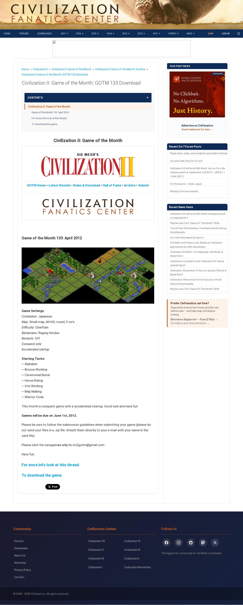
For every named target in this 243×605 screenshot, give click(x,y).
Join (210, 33)
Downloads (45, 33)
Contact (19, 577)
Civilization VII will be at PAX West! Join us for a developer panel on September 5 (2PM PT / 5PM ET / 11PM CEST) (198, 172)
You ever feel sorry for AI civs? (186, 161)
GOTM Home (36, 185)
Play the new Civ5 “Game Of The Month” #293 (194, 289)
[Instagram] (178, 542)
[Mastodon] (203, 542)
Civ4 (109, 33)
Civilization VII (96, 541)
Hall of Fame (112, 185)
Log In (226, 33)
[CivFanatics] (65, 26)
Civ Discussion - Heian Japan (186, 183)
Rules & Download (86, 185)
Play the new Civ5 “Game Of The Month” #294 (194, 223)
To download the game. (45, 124)
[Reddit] (191, 542)
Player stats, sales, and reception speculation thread (198, 153)
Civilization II (131, 558)
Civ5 (94, 33)
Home (7, 33)
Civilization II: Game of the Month (49, 106)
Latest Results (60, 185)
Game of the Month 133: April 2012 (50, 112)
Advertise (20, 562)
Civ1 (155, 33)
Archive (130, 185)
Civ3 (124, 33)
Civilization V (96, 549)
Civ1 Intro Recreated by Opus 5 (187, 237)
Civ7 (63, 33)
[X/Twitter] (215, 542)
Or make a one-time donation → (190, 323)
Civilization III (96, 558)
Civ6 (78, 33)
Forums (23, 33)
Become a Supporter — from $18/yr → (194, 319)
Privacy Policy (22, 569)
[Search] (238, 33)
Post (54, 486)
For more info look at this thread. (49, 118)
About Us (19, 555)
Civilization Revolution (137, 567)
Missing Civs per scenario (184, 191)
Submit (143, 185)
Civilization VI (132, 541)
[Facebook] (166, 542)
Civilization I (95, 567)
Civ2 (140, 33)
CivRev (172, 33)
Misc (189, 33)
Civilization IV (132, 549)
